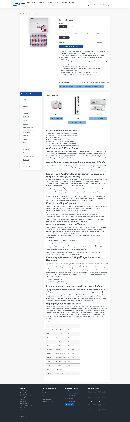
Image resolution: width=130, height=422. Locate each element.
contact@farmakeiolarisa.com (73, 393)
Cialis (24, 99)
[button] (56, 118)
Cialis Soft (26, 160)
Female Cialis (27, 167)
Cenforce (25, 113)
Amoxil (25, 142)
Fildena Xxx (26, 149)
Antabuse (26, 136)
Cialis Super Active (28, 127)
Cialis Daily (26, 117)
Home (21, 13)
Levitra (25, 120)
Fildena (25, 139)
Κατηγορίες (41, 2)
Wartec (56, 115)
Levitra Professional (28, 156)
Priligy (25, 103)
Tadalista (25, 163)
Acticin (98, 115)
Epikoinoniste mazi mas (67, 2)
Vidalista (25, 106)
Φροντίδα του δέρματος (28, 13)
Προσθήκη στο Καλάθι (71, 46)
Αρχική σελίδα (30, 2)
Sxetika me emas (53, 2)
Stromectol (26, 153)
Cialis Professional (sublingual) (28, 131)
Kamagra (25, 124)
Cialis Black (26, 110)
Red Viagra (26, 146)
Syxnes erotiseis (30, 6)
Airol (77, 118)
